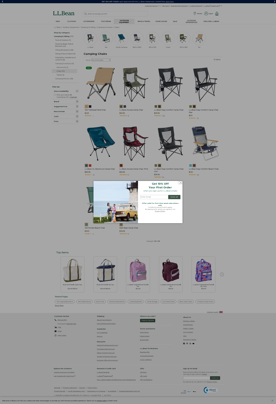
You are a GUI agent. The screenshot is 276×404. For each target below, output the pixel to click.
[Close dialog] (180, 182)
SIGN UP (174, 197)
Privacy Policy (160, 211)
